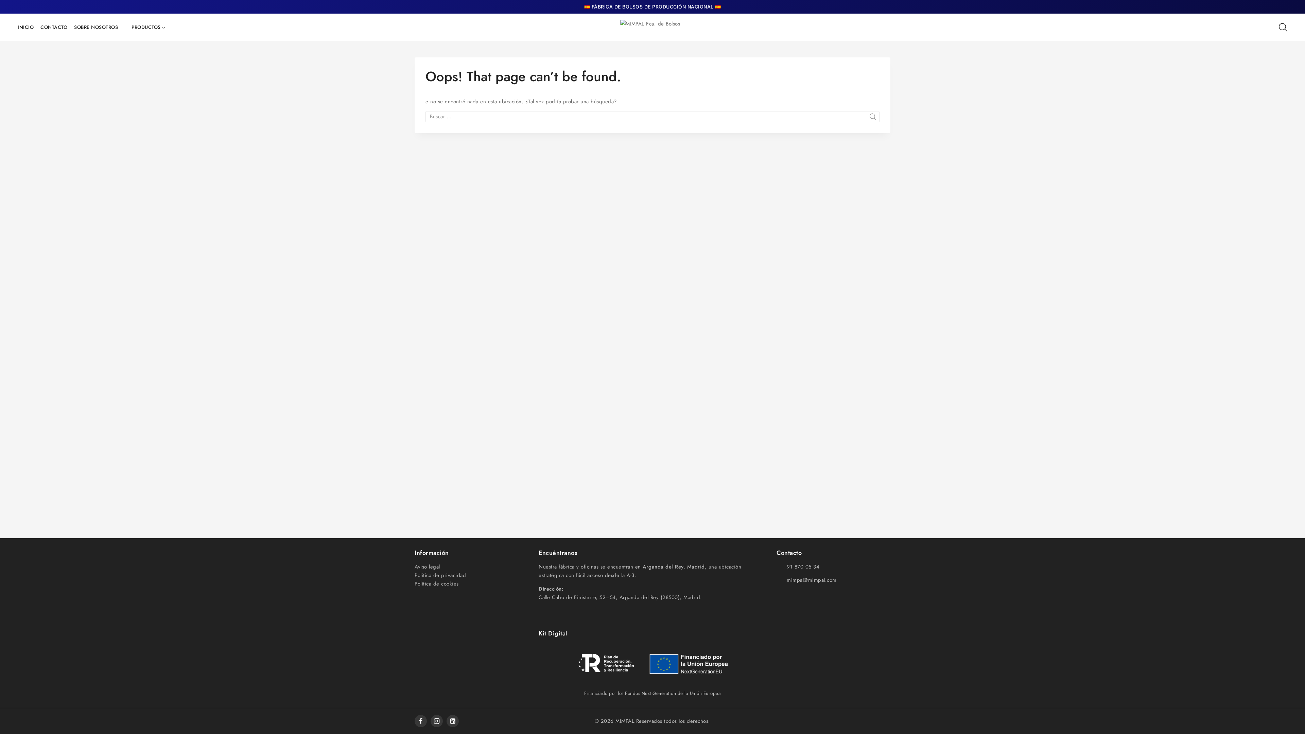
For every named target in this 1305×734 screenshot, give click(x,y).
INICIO (26, 27)
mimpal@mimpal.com (812, 580)
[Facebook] (421, 721)
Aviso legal (427, 567)
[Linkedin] (453, 721)
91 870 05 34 (803, 567)
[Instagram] (437, 721)
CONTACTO (53, 27)
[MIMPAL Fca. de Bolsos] (652, 27)
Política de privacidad (440, 575)
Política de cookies (437, 584)
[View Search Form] (1283, 27)
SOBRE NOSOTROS (96, 27)
